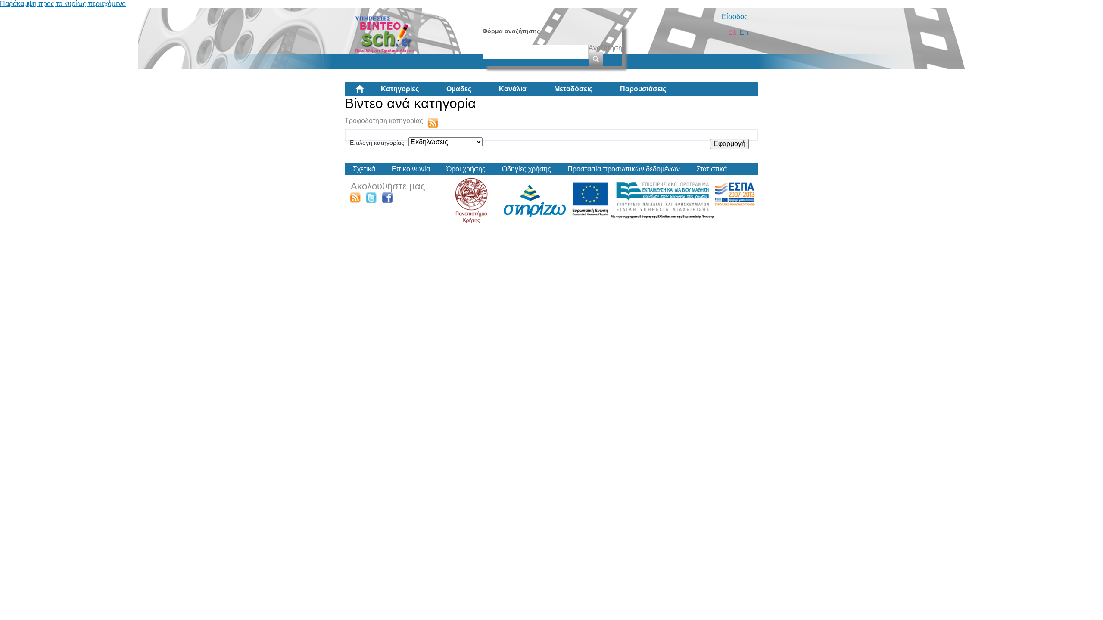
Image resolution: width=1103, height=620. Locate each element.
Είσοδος (735, 16)
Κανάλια (513, 89)
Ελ (732, 32)
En (743, 32)
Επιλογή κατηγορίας (377, 142)
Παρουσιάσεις (643, 89)
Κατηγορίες (400, 89)
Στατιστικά (711, 169)
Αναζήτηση (605, 48)
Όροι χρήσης (466, 169)
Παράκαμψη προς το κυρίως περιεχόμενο (63, 3)
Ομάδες (458, 89)
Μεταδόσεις (573, 89)
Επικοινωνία (411, 169)
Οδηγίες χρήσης (526, 169)
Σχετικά (364, 169)
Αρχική (366, 92)
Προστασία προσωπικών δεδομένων (623, 169)
